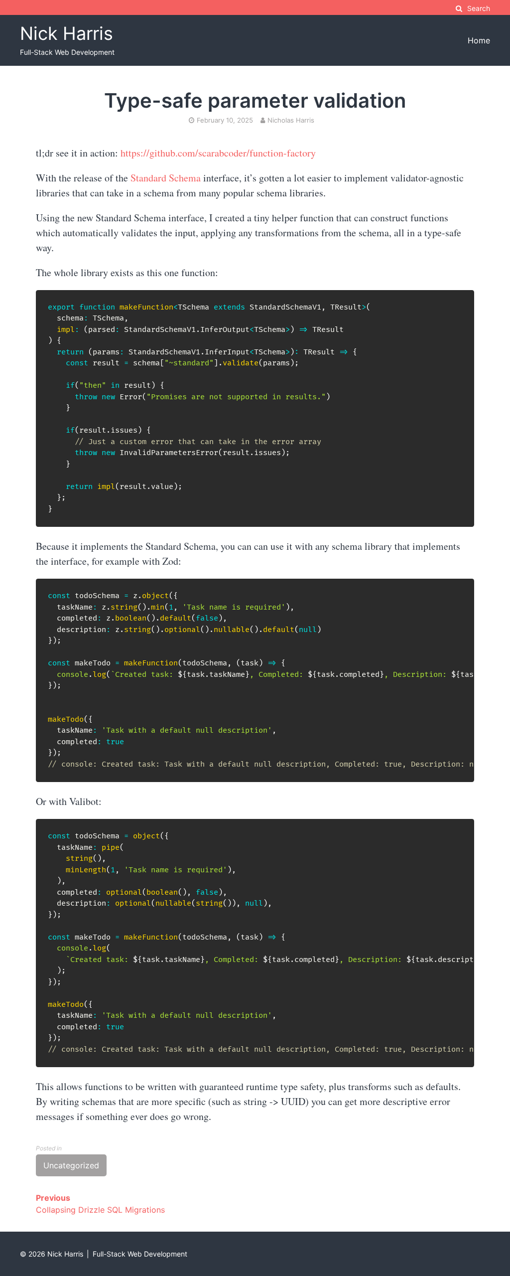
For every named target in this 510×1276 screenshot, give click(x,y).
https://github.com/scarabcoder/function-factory (218, 153)
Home (479, 40)
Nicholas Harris (290, 120)
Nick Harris (66, 33)
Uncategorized (71, 1165)
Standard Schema (165, 177)
